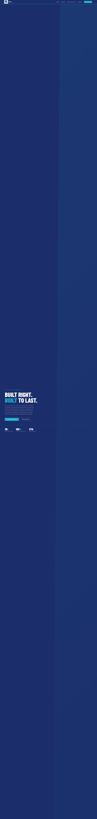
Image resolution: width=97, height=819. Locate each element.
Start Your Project (12, 419)
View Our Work (25, 419)
